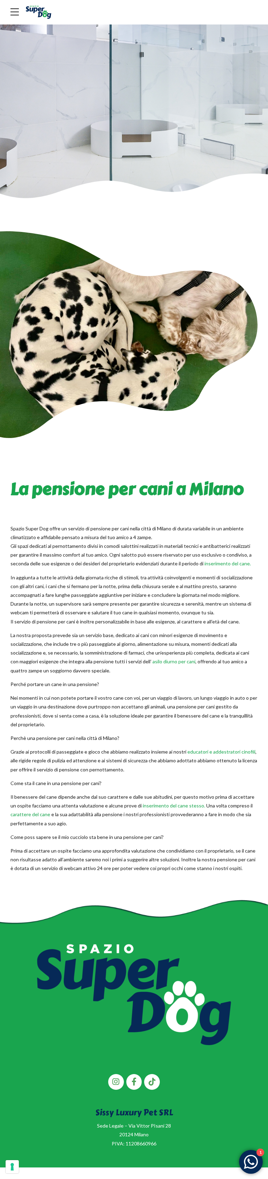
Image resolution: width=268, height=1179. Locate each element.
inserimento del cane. (227, 563)
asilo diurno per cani (173, 661)
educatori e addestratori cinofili (221, 752)
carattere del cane (30, 814)
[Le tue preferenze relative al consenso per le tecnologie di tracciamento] (12, 1166)
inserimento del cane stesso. (174, 806)
